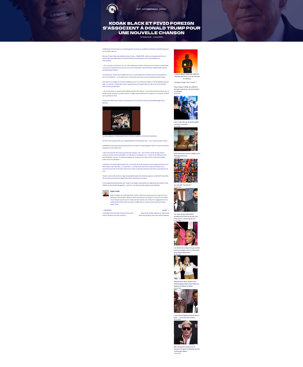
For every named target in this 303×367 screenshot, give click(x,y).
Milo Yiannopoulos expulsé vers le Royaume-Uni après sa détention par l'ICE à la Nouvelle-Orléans (187, 349)
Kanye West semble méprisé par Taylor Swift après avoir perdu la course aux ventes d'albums (154, 213)
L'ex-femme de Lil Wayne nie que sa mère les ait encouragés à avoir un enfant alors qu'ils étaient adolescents (187, 250)
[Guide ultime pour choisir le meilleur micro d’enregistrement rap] (187, 139)
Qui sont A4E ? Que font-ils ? (183, 185)
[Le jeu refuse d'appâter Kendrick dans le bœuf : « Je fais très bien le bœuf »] (187, 301)
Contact (162, 9)
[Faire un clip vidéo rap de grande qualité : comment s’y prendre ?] (187, 108)
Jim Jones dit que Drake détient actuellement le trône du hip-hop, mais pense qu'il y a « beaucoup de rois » (186, 216)
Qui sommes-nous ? (150, 9)
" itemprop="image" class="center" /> (185, 82)
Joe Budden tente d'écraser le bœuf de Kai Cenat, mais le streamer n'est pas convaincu (117, 213)
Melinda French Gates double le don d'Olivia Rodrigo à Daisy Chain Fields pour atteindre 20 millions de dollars (186, 284)
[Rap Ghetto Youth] (112, 9)
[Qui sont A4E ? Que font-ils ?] (187, 171)
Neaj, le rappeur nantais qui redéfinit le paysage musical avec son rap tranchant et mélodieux (187, 76)
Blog (139, 9)
